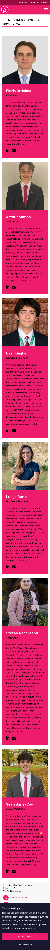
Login (44, 2)
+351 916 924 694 (19, 898)
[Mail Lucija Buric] (14, 567)
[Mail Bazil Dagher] (14, 430)
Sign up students (28, 2)
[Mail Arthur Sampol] (14, 287)
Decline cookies (25, 944)
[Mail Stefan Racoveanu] (14, 738)
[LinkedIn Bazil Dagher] (7, 430)
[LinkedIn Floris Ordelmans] (7, 151)
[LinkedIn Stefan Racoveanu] (7, 738)
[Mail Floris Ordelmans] (14, 151)
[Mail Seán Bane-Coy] (14, 871)
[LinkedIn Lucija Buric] (7, 567)
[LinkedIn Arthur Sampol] (7, 287)
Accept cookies (25, 936)
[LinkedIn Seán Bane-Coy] (7, 871)
